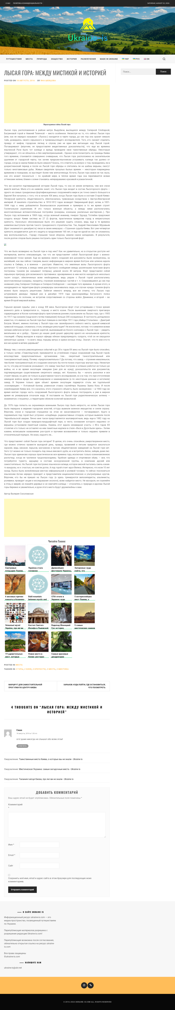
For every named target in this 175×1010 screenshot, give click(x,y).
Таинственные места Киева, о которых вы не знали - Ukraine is (50, 759)
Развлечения (88, 59)
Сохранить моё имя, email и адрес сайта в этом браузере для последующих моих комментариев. (49, 880)
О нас (8, 3)
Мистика (63, 669)
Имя (11, 844)
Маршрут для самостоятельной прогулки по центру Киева (25, 686)
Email (11, 855)
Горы (20, 669)
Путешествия (14, 59)
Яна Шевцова (48, 80)
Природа (42, 59)
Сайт (10, 865)
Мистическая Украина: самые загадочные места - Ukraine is (49, 769)
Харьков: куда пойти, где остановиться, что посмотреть (84, 686)
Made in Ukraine (109, 59)
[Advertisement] (57, 104)
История (72, 59)
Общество (57, 59)
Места (29, 59)
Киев (29, 669)
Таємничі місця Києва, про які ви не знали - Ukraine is (46, 779)
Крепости (40, 669)
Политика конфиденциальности (27, 3)
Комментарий (13, 806)
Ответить (22, 746)
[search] (164, 59)
